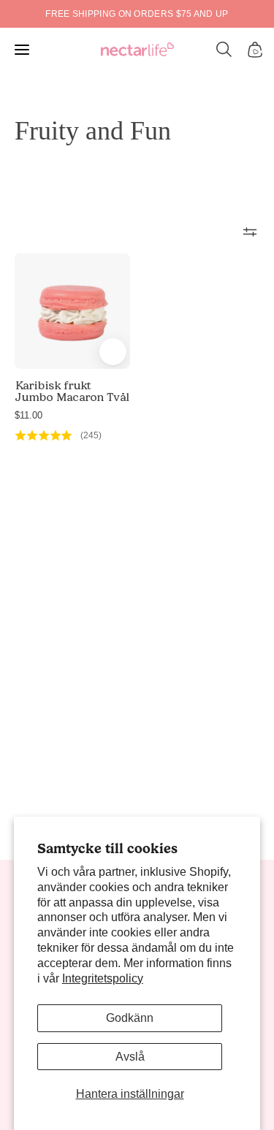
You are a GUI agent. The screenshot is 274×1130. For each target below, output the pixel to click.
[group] (137, 14)
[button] (224, 50)
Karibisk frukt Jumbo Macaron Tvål (72, 391)
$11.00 (28, 415)
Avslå (130, 1056)
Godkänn (129, 1018)
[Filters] (250, 231)
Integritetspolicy (102, 978)
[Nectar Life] (137, 50)
